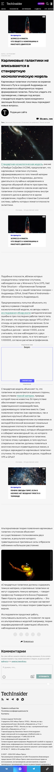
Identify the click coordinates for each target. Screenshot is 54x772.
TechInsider (14, 4)
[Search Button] (47, 3)
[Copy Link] (47, 769)
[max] (22, 699)
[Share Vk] (6, 769)
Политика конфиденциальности (14, 711)
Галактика (25, 122)
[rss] (2, 699)
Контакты (5, 714)
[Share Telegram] (34, 769)
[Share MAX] (20, 769)
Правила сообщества (10, 708)
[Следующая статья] (27, 683)
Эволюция (8, 122)
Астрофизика (34, 122)
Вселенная (17, 122)
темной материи (25, 395)
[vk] (7, 699)
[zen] (17, 699)
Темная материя (45, 122)
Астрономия (11, 54)
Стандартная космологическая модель (22, 164)
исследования (9, 313)
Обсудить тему (46, 119)
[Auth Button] (51, 3)
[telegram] (12, 699)
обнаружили (24, 313)
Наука (3, 54)
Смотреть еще (27, 381)
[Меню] (2, 3)
